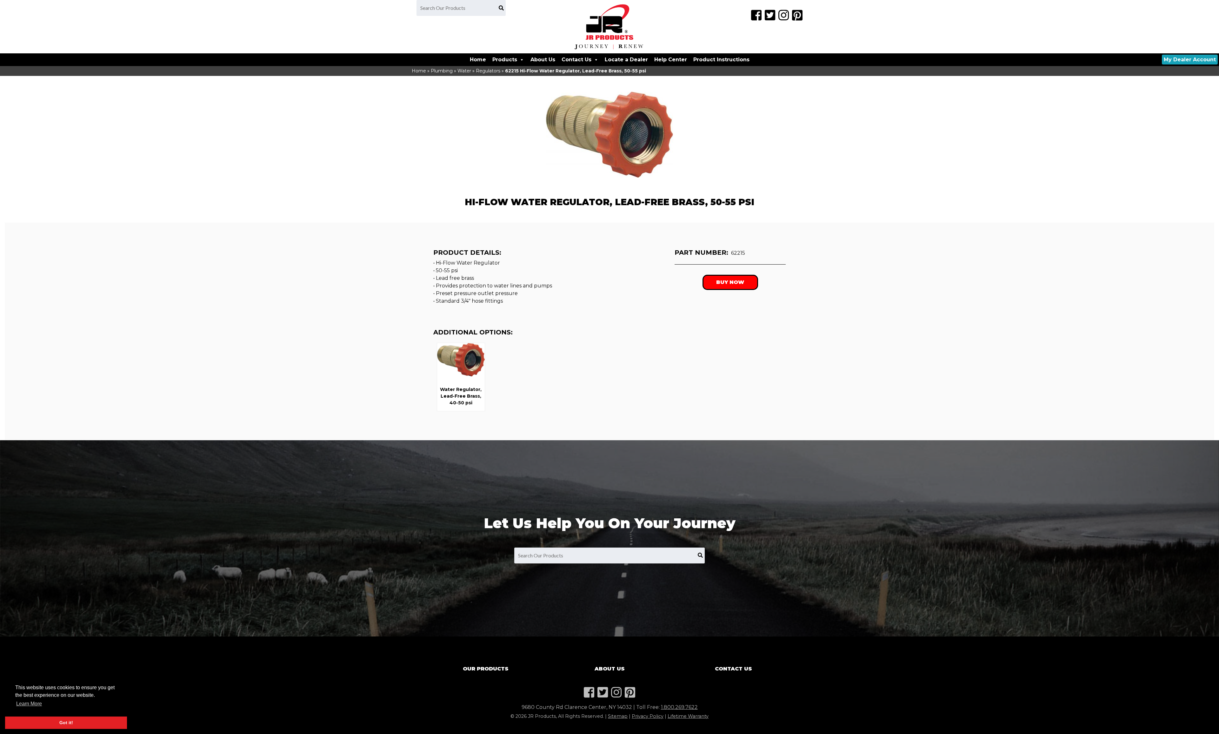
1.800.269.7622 (679, 707)
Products (504, 60)
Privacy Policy (647, 716)
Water (464, 71)
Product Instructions (721, 60)
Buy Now (730, 282)
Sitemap (618, 716)
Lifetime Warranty (688, 716)
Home (478, 60)
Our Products (486, 669)
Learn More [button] (29, 703)
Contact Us (576, 60)
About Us (542, 60)
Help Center (670, 60)
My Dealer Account (1190, 60)
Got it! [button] (66, 722)
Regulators (488, 71)
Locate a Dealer (626, 60)
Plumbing (442, 71)
